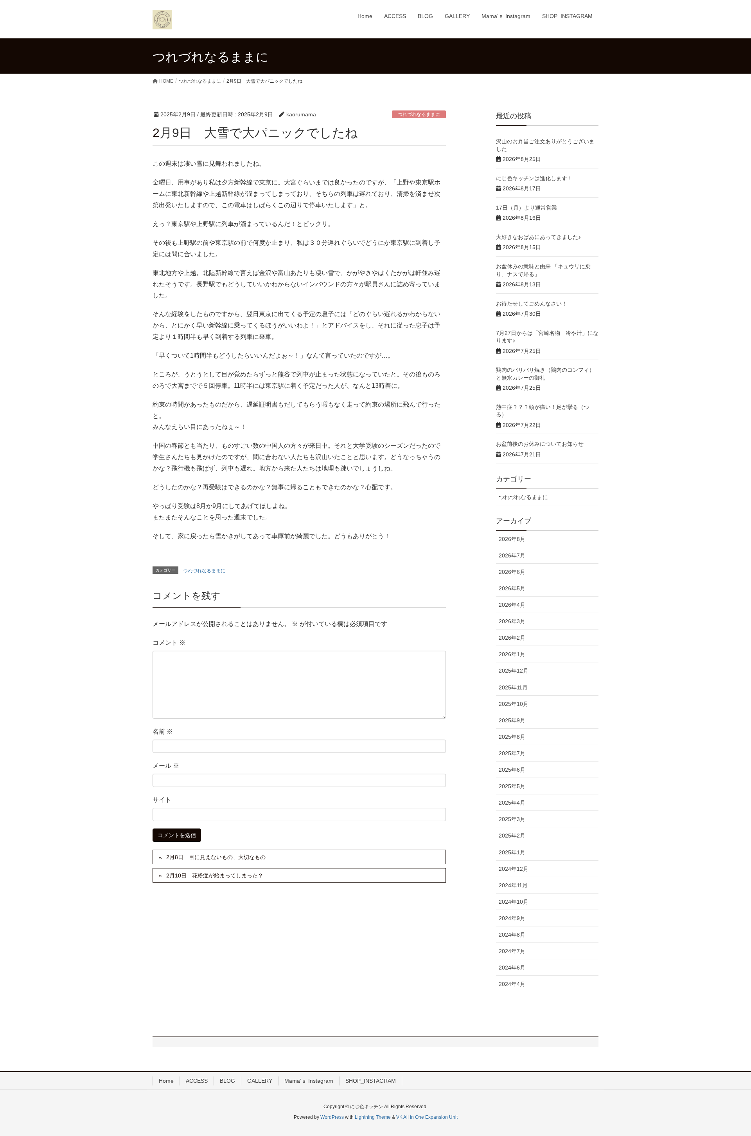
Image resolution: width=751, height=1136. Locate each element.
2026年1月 (512, 654)
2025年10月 (513, 704)
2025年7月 (512, 753)
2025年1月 (512, 852)
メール (166, 765)
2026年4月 (512, 605)
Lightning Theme (373, 1117)
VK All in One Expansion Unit (427, 1117)
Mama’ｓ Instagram (308, 1081)
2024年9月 (512, 918)
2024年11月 (513, 885)
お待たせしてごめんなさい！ (531, 303)
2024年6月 (512, 967)
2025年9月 (512, 720)
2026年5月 (512, 588)
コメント (169, 642)
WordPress (332, 1117)
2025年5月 (512, 786)
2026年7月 (512, 555)
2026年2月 (512, 638)
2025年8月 (512, 737)
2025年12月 (513, 670)
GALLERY (259, 1081)
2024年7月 (512, 951)
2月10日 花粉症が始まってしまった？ (214, 875)
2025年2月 (512, 835)
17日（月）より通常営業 (526, 207)
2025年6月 (512, 770)
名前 (163, 731)
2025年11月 (513, 687)
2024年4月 (512, 984)
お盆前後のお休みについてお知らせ (540, 444)
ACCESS (197, 1081)
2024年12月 (513, 869)
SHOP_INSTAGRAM (370, 1081)
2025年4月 (512, 803)
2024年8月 (512, 935)
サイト (162, 799)
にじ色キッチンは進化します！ (534, 178)
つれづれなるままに (419, 114)
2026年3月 (512, 621)
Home (166, 1081)
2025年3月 (512, 819)
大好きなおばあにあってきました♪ (538, 237)
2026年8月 (512, 539)
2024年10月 (513, 902)
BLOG (227, 1081)
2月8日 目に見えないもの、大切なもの (216, 857)
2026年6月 (512, 572)
